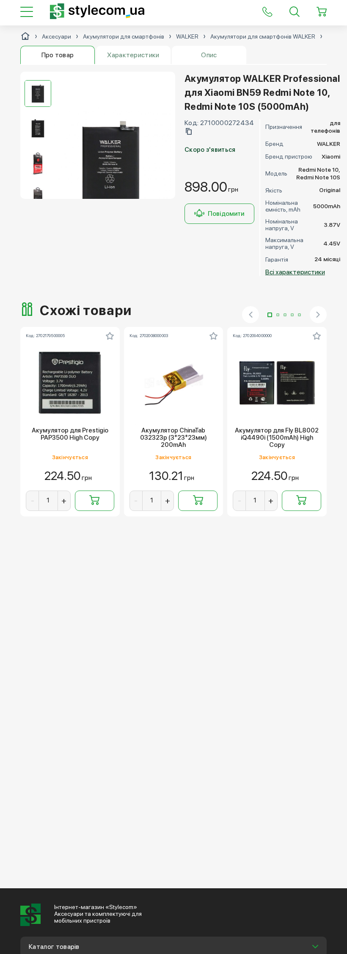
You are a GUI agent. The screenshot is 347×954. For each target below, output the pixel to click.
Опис (209, 55)
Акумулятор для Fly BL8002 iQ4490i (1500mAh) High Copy (277, 438)
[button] (269, 314)
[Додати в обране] (110, 336)
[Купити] (94, 501)
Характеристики (133, 55)
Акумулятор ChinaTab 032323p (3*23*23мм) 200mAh (173, 438)
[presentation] (250, 314)
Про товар (57, 55)
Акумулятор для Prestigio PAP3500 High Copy (70, 434)
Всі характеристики (295, 272)
